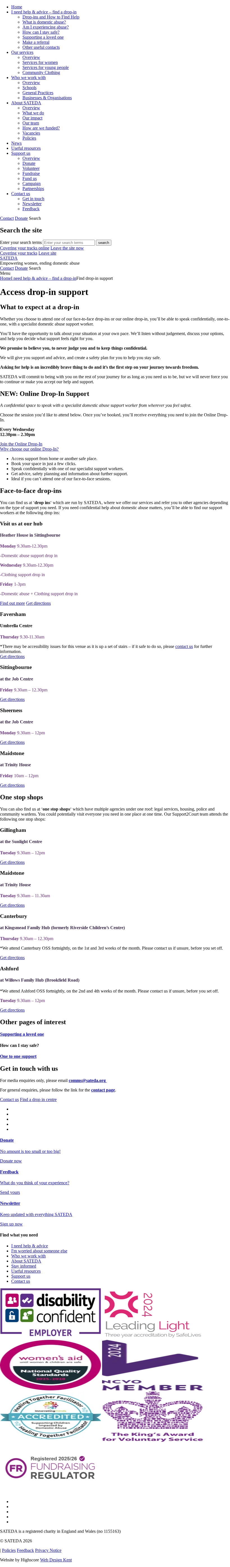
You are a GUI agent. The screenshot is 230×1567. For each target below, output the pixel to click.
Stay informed (23, 1266)
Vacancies (31, 133)
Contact (7, 218)
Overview (31, 57)
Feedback (31, 208)
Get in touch (33, 198)
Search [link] (35, 218)
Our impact (32, 118)
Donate (28, 163)
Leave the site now (67, 248)
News (16, 143)
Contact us (20, 193)
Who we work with (28, 77)
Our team (30, 123)
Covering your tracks (18, 253)
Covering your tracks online (24, 248)
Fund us (29, 178)
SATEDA (9, 258)
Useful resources (26, 148)
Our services (22, 52)
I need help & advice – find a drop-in (44, 12)
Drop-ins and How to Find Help (50, 17)
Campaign (31, 183)
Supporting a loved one (43, 37)
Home (16, 6)
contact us (184, 646)
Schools (29, 87)
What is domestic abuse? (44, 22)
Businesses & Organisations (47, 97)
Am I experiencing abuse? (45, 27)
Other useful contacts (41, 47)
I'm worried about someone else (39, 1250)
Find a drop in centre (38, 1099)
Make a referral (35, 42)
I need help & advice (29, 1245)
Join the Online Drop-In (21, 444)
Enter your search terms (21, 242)
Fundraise (31, 173)
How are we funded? (41, 128)
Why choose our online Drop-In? (29, 449)
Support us (20, 153)
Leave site (47, 253)
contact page (103, 1090)
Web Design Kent (56, 1559)
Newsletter (32, 203)
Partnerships (33, 188)
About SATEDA (26, 102)
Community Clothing (41, 72)
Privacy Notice (48, 1550)
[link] (115, 273)
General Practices (37, 92)
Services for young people (45, 67)
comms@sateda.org (88, 1080)
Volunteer (31, 168)
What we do (33, 112)
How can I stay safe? (40, 32)
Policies (29, 138)
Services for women (40, 62)
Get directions (38, 603)
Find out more (12, 603)
